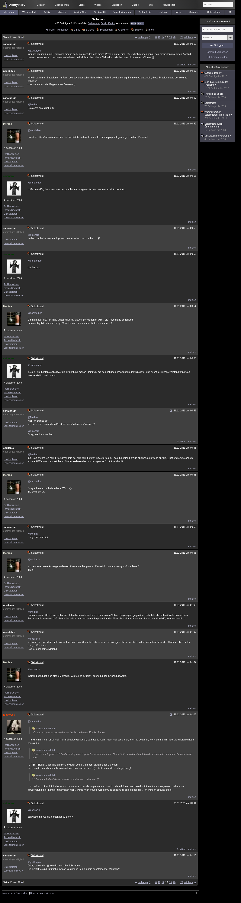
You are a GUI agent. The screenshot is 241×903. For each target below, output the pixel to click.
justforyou (9, 714)
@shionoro (33, 234)
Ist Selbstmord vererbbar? (217, 137)
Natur (178, 12)
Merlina (7, 123)
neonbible (9, 71)
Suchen (139, 29)
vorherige (143, 37)
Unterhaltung (213, 12)
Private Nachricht (12, 158)
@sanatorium (35, 182)
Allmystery (17, 5)
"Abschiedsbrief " (215, 75)
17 (163, 37)
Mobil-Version (47, 893)
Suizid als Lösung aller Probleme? (216, 85)
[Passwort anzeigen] (230, 39)
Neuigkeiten (169, 5)
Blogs (82, 5)
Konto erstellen (219, 57)
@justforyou (34, 50)
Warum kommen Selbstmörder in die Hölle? (218, 115)
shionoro (8, 176)
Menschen (9, 12)
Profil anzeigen (11, 154)
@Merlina (33, 104)
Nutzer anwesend (217, 21)
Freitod (111, 23)
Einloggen (219, 45)
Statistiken (116, 5)
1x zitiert (181, 64)
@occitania (34, 559)
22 (181, 37)
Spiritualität (100, 12)
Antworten (123, 29)
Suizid (104, 23)
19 (170, 37)
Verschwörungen (122, 12)
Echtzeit (41, 5)
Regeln (34, 893)
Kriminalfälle (80, 12)
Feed (133, 23)
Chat (135, 5)
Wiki (151, 5)
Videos (97, 5)
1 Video (90, 29)
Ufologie (163, 12)
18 (166, 37)
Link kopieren (11, 55)
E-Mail (140, 23)
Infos (151, 29)
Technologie (145, 12)
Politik (47, 12)
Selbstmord (94, 23)
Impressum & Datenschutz (15, 893)
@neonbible (34, 130)
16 (159, 37)
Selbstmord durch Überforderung (215, 127)
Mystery (62, 12)
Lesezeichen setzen (14, 59)
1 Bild (77, 29)
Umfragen (194, 12)
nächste (188, 37)
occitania (8, 448)
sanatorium (9, 44)
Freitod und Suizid (215, 96)
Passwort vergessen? (217, 52)
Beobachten (106, 29)
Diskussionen (62, 5)
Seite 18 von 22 (11, 37)
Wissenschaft (29, 12)
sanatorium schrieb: (46, 728)
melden (192, 64)
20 (174, 37)
